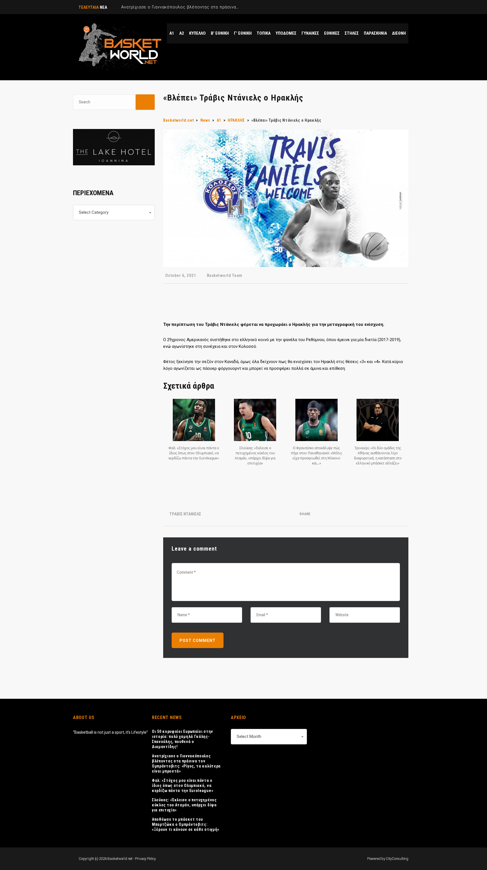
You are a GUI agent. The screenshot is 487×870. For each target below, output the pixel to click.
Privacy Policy (145, 858)
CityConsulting (397, 858)
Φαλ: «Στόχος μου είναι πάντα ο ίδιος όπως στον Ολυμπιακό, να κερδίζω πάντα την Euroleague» (182, 785)
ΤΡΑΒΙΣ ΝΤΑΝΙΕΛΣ (185, 514)
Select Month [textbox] (249, 736)
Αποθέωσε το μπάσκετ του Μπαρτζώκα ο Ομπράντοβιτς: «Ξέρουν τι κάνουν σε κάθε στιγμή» (185, 824)
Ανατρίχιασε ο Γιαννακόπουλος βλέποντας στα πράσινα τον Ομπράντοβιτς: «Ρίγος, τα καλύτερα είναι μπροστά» (186, 763)
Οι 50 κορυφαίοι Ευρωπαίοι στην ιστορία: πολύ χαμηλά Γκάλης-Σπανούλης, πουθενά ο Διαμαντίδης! (182, 739)
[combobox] (114, 212)
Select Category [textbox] (94, 212)
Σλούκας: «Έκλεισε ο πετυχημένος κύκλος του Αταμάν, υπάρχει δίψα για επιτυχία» (184, 805)
